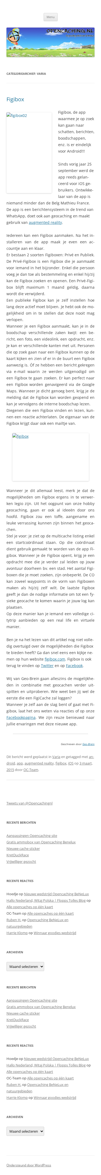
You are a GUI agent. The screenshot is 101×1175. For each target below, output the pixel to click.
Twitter (47, 665)
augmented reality (45, 222)
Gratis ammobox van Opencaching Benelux (41, 842)
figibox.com (55, 659)
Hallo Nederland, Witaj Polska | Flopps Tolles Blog (46, 900)
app (20, 763)
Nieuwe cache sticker (23, 848)
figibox (61, 763)
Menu (51, 17)
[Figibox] (50, 457)
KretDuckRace (17, 855)
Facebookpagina (21, 717)
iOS (71, 763)
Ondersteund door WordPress (28, 1165)
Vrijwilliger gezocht (21, 861)
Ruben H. (13, 919)
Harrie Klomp (17, 932)
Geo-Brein (88, 744)
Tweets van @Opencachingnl (29, 803)
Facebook (74, 665)
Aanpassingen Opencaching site (31, 835)
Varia (56, 756)
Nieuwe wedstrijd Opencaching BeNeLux (56, 893)
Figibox (15, 99)
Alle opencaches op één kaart (29, 906)
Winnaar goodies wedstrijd (55, 932)
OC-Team (30, 769)
